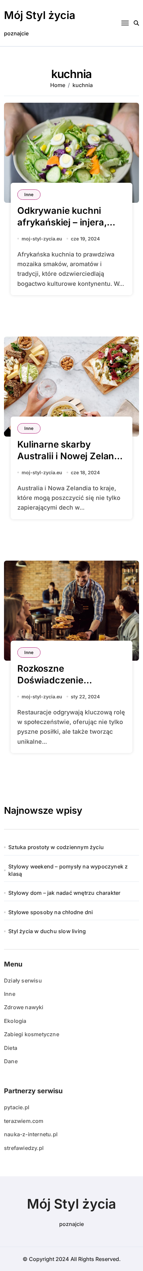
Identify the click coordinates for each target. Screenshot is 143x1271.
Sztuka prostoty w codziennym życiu (56, 847)
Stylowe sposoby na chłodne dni (50, 912)
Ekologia (15, 1021)
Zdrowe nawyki (24, 1007)
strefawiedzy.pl (24, 1148)
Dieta (10, 1048)
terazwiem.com (24, 1121)
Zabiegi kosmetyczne (31, 1034)
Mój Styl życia (39, 15)
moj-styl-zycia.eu (42, 238)
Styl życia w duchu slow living (47, 931)
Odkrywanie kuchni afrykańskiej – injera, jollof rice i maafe (62, 222)
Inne (29, 194)
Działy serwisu (23, 980)
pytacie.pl (16, 1107)
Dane (11, 1061)
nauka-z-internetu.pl (31, 1134)
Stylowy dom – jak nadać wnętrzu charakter (64, 892)
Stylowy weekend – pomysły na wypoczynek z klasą (68, 870)
